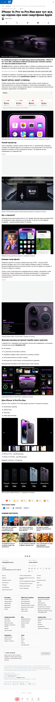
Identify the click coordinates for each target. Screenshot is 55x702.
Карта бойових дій (25, 601)
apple (15, 684)
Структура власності (41, 580)
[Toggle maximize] (51, 419)
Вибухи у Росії (24, 609)
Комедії (23, 625)
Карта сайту (39, 585)
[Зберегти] (48, 23)
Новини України (8, 601)
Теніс (22, 641)
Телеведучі (4, 585)
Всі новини (7, 597)
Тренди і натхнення (9, 641)
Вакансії (38, 577)
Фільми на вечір (25, 623)
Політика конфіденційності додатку (27, 581)
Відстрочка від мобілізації (44, 608)
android (8, 684)
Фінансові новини (8, 623)
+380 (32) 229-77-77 (12, 676)
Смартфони (8, 6)
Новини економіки (9, 617)
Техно (3, 6)
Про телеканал (5, 582)
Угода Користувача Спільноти (26, 583)
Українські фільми (25, 621)
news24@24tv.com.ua (8, 562)
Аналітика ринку (8, 637)
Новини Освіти (42, 617)
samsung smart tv (32, 684)
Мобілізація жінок (42, 605)
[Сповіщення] (53, 2)
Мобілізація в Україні (44, 597)
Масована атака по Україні (27, 607)
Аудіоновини (7, 607)
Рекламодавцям (5, 587)
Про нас (4, 575)
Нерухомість (7, 635)
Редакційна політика (6, 580)
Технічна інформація (24, 588)
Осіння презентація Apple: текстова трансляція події (35, 71)
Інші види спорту (25, 645)
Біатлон (23, 643)
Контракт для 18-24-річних (44, 607)
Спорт (22, 635)
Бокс (22, 637)
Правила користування (7, 589)
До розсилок (45, 653)
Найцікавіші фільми (26, 619)
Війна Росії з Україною (27, 597)
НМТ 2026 (40, 624)
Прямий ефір (7, 603)
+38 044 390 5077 (33, 562)
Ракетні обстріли (25, 599)
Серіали (23, 626)
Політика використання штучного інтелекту (27, 578)
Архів (38, 582)
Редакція (4, 577)
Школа (39, 622)
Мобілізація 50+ (41, 603)
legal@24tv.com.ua (21, 677)
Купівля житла (7, 639)
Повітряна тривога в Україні (27, 605)
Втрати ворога (24, 611)
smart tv (24, 684)
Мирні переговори (25, 603)
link (29, 568)
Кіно (22, 617)
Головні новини (8, 599)
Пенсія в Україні (8, 630)
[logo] (9, 2)
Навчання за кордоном (43, 628)
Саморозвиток (41, 626)
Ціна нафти (7, 619)
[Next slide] (51, 432)
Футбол (23, 639)
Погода (6, 609)
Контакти (39, 575)
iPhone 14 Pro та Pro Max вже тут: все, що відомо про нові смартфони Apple (29, 6)
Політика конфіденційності (26, 575)
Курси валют (7, 621)
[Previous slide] (4, 432)
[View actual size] (48, 419)
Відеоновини (7, 605)
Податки (6, 628)
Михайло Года (8, 18)
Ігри (38, 587)
